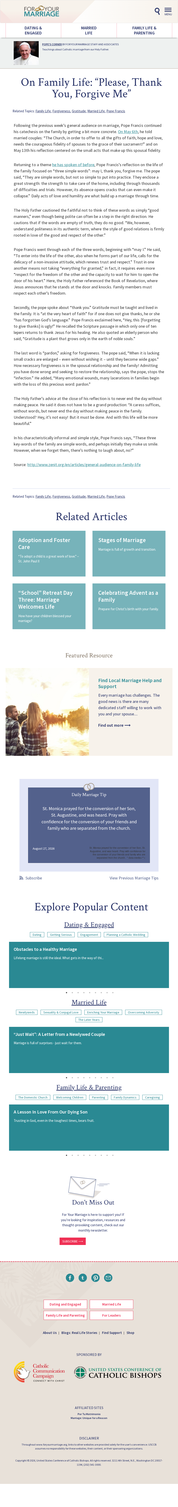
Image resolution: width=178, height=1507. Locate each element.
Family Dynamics (125, 1097)
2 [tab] (72, 992)
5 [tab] (89, 992)
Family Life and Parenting (65, 1315)
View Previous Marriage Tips (134, 878)
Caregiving (152, 1097)
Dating (37, 935)
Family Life (43, 111)
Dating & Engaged (33, 30)
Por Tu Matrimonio (89, 1414)
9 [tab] (113, 992)
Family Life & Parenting (144, 30)
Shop (130, 1332)
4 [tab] (84, 992)
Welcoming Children (69, 1097)
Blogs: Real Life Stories (79, 1332)
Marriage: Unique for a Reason (89, 1418)
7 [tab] (101, 992)
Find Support (112, 1332)
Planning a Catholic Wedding (126, 935)
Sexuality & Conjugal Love (61, 1012)
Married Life (89, 30)
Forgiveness (61, 111)
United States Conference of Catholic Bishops (62, 1460)
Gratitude (79, 111)
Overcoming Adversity (143, 1012)
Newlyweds (27, 1012)
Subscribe (33, 878)
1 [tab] (66, 992)
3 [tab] (78, 992)
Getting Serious (61, 935)
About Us (50, 1332)
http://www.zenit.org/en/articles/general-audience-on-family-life (83, 464)
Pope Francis (115, 111)
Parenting (98, 1097)
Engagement (89, 935)
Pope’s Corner (52, 44)
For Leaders (111, 1315)
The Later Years (89, 1020)
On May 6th (128, 131)
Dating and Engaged (65, 1304)
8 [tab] (107, 992)
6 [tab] (95, 992)
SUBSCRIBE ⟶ (72, 1241)
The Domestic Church (33, 1097)
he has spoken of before (73, 164)
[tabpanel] (89, 965)
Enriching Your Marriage (103, 1012)
